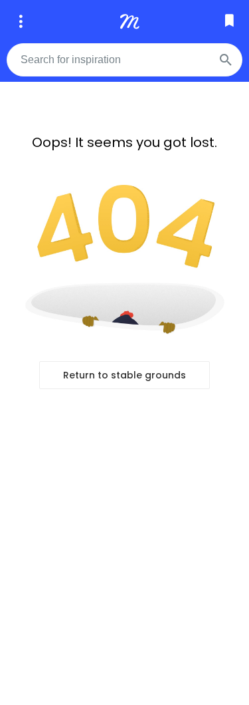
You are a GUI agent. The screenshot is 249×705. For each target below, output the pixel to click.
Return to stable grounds (124, 375)
